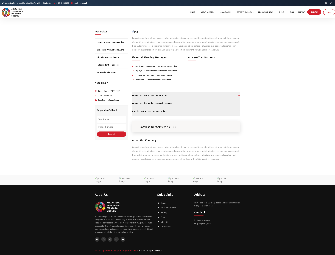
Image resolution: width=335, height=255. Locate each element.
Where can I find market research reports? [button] (152, 103)
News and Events (168, 208)
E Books (164, 222)
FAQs (292, 12)
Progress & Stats (265, 12)
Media (281, 12)
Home (192, 12)
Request (111, 134)
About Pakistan (207, 12)
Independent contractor (108, 65)
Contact (301, 12)
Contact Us (166, 226)
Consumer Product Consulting (110, 50)
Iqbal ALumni (225, 12)
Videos (163, 217)
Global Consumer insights (109, 57)
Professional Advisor (106, 72)
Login (329, 12)
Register (314, 12)
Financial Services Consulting (110, 42)
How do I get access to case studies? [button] (150, 111)
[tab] (186, 96)
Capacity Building (244, 12)
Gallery (164, 212)
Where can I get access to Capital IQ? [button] (150, 95)
